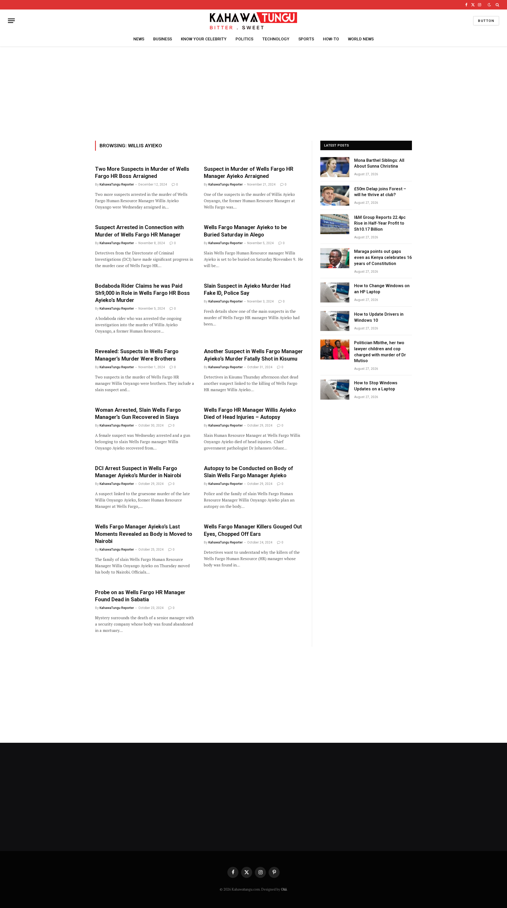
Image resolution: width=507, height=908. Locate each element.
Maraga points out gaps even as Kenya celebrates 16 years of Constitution (383, 257)
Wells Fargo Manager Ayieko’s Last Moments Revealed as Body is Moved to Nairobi (143, 533)
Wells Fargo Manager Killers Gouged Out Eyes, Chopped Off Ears (253, 530)
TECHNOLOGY (275, 39)
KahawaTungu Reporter (117, 184)
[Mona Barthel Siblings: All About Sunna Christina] (334, 167)
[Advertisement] (253, 93)
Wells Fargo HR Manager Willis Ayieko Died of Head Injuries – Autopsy (250, 413)
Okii (284, 889)
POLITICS (244, 39)
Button (486, 21)
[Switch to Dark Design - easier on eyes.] (489, 5)
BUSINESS (162, 39)
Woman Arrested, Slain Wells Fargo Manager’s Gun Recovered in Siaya (138, 413)
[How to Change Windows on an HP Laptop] (334, 292)
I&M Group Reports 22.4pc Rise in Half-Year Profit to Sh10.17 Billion (380, 223)
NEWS (138, 39)
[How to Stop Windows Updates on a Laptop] (334, 390)
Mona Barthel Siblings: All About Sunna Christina (379, 163)
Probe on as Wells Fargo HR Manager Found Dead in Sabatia (140, 596)
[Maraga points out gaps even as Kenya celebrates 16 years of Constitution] (334, 258)
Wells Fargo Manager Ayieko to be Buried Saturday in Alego (245, 231)
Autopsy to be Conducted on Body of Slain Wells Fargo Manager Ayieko (248, 472)
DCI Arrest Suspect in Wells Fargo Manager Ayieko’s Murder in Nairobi (138, 472)
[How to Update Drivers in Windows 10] (334, 321)
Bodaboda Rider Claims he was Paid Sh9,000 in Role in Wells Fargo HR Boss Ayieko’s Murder (142, 293)
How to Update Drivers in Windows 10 (378, 317)
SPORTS (306, 39)
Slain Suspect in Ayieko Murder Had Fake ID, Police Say (247, 289)
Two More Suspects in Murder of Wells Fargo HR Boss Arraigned (142, 172)
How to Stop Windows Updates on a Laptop (375, 385)
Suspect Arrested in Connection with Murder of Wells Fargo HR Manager (139, 231)
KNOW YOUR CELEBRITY (204, 39)
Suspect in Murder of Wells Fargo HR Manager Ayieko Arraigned (248, 172)
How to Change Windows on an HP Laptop (382, 288)
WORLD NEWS (361, 39)
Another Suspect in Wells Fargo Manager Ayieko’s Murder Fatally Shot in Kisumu (253, 355)
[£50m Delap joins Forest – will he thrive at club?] (334, 196)
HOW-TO (331, 39)
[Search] (497, 5)
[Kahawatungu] (253, 21)
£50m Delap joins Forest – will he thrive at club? (380, 191)
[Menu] (11, 21)
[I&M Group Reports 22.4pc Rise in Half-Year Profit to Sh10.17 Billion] (334, 224)
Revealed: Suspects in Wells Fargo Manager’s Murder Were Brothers (137, 355)
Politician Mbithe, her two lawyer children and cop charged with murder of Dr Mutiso (380, 351)
